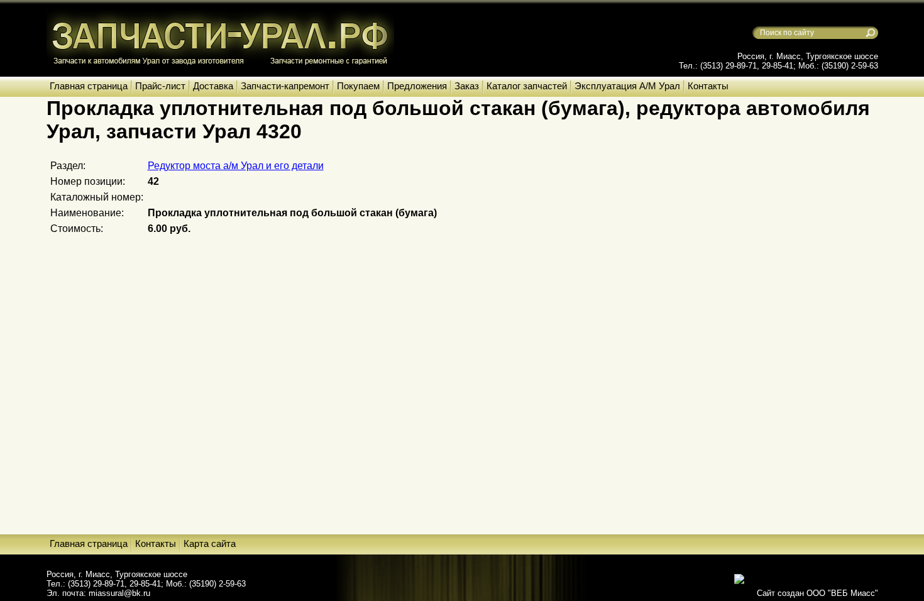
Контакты (708, 85)
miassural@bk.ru (119, 593)
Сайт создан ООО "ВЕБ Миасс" (817, 593)
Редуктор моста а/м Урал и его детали (236, 165)
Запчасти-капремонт (285, 85)
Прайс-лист (160, 85)
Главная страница (89, 85)
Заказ (466, 85)
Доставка (213, 85)
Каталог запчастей (527, 85)
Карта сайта (210, 543)
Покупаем (358, 85)
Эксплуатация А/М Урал (627, 85)
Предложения (417, 85)
